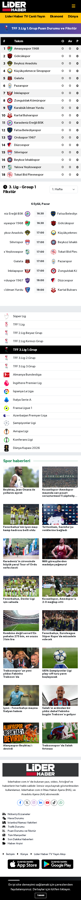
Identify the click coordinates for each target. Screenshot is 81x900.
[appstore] (24, 864)
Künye (24, 854)
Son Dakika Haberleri (20, 839)
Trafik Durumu (16, 826)
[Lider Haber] (14, 6)
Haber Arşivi (15, 843)
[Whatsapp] (61, 803)
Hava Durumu (16, 818)
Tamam (40, 895)
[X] (27, 803)
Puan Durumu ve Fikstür (22, 830)
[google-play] (57, 864)
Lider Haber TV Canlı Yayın (25, 16)
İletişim (10, 854)
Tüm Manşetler (17, 835)
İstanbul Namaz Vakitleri (22, 822)
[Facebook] (20, 803)
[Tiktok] (54, 803)
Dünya (73, 16)
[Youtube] (47, 803)
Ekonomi (56, 16)
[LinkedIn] (40, 803)
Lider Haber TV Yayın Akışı (50, 854)
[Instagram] (34, 803)
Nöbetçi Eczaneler (19, 814)
